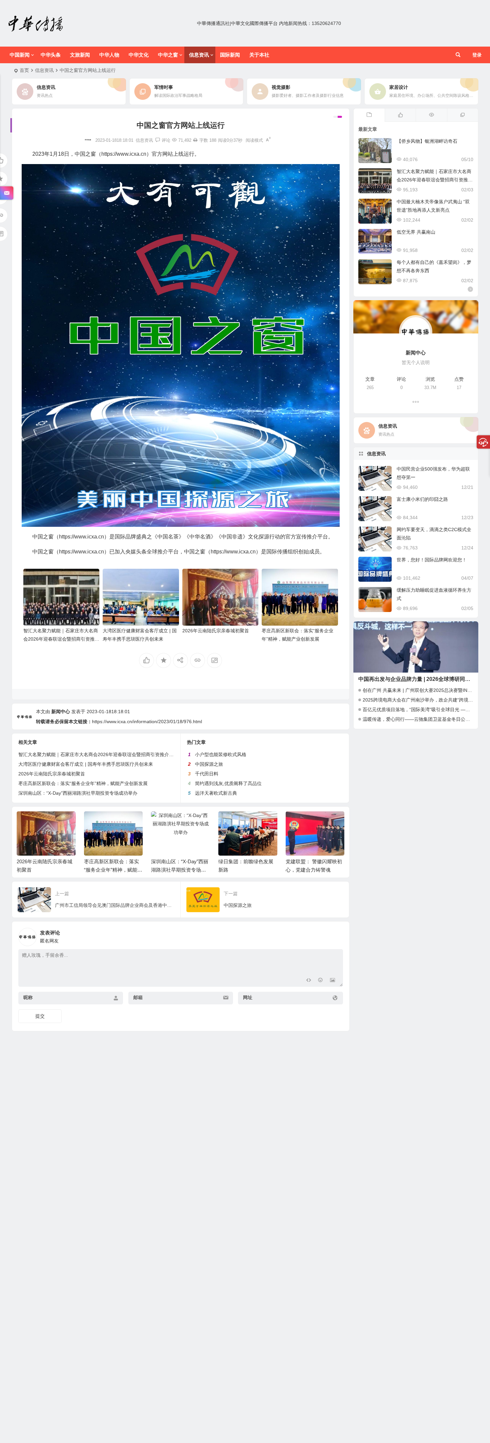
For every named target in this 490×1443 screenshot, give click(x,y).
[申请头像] (336, 935)
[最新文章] (369, 115)
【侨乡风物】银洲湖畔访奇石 (427, 141)
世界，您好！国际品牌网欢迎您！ (432, 559)
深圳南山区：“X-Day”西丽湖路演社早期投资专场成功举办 (77, 793)
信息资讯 (199, 55)
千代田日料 (206, 773)
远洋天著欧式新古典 (216, 793)
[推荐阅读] (462, 115)
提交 (40, 1016)
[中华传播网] (36, 23)
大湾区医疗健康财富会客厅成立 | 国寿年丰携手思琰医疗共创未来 (85, 764)
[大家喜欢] (400, 115)
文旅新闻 (80, 55)
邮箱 (138, 997)
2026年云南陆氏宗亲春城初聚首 (215, 630)
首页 (24, 70)
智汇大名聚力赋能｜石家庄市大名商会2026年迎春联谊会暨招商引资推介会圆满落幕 (61, 639)
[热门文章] (431, 115)
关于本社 (259, 55)
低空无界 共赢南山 (416, 232)
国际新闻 (230, 55)
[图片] (332, 980)
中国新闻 (20, 55)
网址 (247, 997)
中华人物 (109, 55)
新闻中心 (60, 711)
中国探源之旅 (209, 764)
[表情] (320, 980)
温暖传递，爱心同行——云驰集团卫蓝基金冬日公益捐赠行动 (426, 719)
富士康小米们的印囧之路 (422, 499)
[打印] (195, 140)
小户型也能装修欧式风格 (220, 754)
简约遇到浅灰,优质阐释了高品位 (228, 783)
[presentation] (306, 822)
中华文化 (139, 55)
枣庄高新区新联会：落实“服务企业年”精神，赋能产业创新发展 (83, 783)
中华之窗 (168, 55)
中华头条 (51, 55)
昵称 (28, 997)
